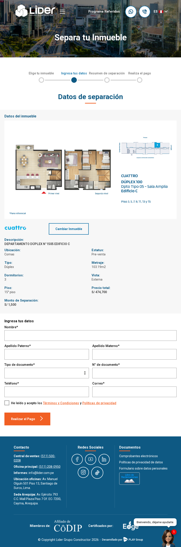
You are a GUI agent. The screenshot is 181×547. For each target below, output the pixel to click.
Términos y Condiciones (61, 403)
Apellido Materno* (105, 346)
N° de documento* (106, 365)
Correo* (98, 383)
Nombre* (11, 327)
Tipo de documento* (19, 365)
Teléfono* (11, 383)
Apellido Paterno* (17, 346)
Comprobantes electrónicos (138, 456)
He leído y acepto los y (63, 403)
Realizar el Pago (23, 419)
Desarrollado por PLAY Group (122, 539)
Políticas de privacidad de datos (141, 462)
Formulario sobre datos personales (143, 468)
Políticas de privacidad (99, 403)
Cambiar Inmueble (68, 229)
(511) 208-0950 (49, 466)
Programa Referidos (104, 11)
